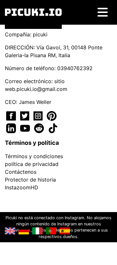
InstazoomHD (21, 187)
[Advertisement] (58, 92)
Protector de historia (30, 179)
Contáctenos (20, 172)
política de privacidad (31, 164)
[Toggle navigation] (102, 12)
